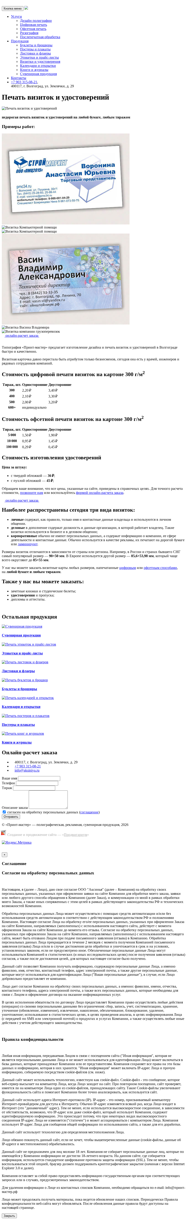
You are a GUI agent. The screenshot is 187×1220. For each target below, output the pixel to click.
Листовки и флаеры (35, 53)
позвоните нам (31, 493)
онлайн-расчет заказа (22, 335)
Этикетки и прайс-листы (39, 57)
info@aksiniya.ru (27, 770)
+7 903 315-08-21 (24, 82)
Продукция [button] (20, 41)
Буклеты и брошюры (36, 45)
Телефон (8, 783)
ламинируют (27, 544)
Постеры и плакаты (35, 49)
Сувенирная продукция (38, 74)
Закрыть (9, 1215)
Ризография (29, 33)
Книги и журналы (34, 70)
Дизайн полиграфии (36, 21)
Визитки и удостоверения (40, 61)
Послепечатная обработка (40, 37)
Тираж (7, 788)
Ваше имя (9, 778)
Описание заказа (15, 808)
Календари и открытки (38, 66)
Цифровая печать (33, 25)
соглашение (89, 812)
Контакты (18, 78)
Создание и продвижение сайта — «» (48, 835)
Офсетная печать (33, 29)
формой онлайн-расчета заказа (99, 493)
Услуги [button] (16, 16)
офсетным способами (160, 568)
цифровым (127, 568)
